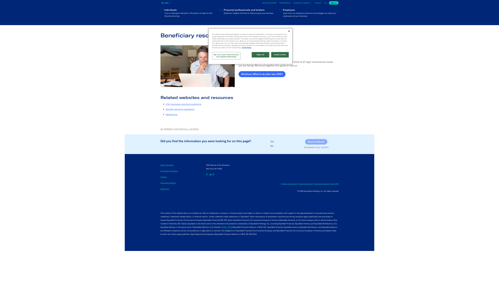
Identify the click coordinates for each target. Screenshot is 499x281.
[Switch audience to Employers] (309, 14)
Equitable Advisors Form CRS (326, 184)
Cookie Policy (246, 48)
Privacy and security (289, 184)
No (271, 146)
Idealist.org (172, 114)
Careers (163, 177)
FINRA (223, 227)
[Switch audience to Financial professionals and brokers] (249, 14)
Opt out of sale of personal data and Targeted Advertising (226, 56)
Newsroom (164, 189)
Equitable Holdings (168, 183)
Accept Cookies (280, 55)
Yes (272, 141)
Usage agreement (306, 184)
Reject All (260, 55)
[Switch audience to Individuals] (190, 14)
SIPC (229, 227)
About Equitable (167, 165)
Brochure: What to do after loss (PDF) (262, 75)
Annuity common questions (180, 109)
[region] (250, 46)
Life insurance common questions (183, 104)
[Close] (289, 31)
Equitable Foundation (169, 171)
